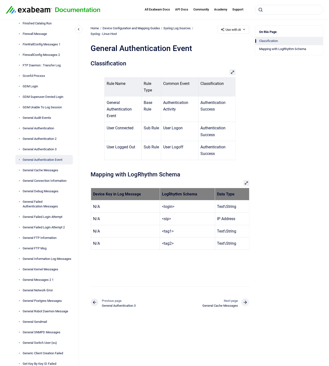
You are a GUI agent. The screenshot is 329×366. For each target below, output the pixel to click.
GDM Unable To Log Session (42, 107)
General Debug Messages (40, 191)
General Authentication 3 (39, 149)
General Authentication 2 (39, 139)
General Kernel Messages (40, 269)
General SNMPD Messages (41, 332)
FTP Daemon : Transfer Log (42, 65)
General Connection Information (44, 181)
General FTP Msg (35, 248)
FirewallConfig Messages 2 (41, 55)
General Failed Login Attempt (42, 217)
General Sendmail (35, 322)
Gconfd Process (34, 76)
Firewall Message (35, 34)
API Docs (181, 9)
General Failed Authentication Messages (40, 204)
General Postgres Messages (42, 301)
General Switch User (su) (40, 343)
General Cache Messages (40, 170)
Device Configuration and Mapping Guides (131, 28)
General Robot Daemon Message (45, 311)
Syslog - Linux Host (104, 34)
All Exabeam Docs (157, 9)
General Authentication (38, 128)
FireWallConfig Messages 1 (41, 44)
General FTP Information (39, 238)
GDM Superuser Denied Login (43, 97)
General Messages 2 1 (38, 280)
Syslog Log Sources (177, 28)
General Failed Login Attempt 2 (44, 227)
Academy (220, 9)
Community (201, 9)
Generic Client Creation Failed (43, 353)
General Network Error (38, 290)
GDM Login (30, 86)
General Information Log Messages (47, 259)
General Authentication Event (42, 160)
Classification (268, 41)
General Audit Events (37, 118)
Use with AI (233, 29)
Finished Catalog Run (37, 23)
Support (237, 9)
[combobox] (289, 9)
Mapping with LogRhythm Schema (282, 49)
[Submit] (260, 10)
